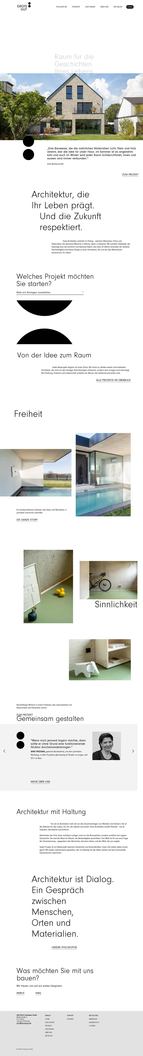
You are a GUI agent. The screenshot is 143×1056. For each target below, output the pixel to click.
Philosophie (61, 7)
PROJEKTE (48, 1026)
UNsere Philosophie (64, 947)
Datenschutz (94, 1022)
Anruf (20, 993)
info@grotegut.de (24, 1023)
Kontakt (129, 7)
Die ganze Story (27, 520)
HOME (47, 1019)
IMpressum (93, 1019)
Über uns (104, 7)
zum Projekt (130, 168)
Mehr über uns (40, 782)
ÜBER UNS (48, 1032)
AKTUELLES (48, 1036)
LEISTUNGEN (49, 1029)
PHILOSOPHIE (49, 1022)
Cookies (92, 1026)
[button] (4, 106)
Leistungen (90, 7)
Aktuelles (118, 7)
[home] (24, 7)
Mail (38, 993)
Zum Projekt (25, 715)
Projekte (76, 7)
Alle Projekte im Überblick (113, 380)
